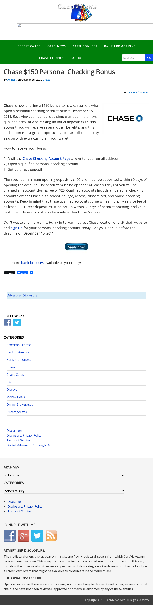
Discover (13, 389)
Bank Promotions (19, 360)
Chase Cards (15, 375)
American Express (19, 345)
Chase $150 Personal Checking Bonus (59, 71)
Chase (46, 79)
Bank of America (18, 352)
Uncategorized (17, 412)
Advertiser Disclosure (22, 295)
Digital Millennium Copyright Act (29, 445)
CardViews (76, 11)
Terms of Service (18, 440)
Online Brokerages (20, 404)
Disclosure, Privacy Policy (24, 435)
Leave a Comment (138, 92)
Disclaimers (15, 431)
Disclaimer (14, 502)
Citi (9, 382)
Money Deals (16, 397)
